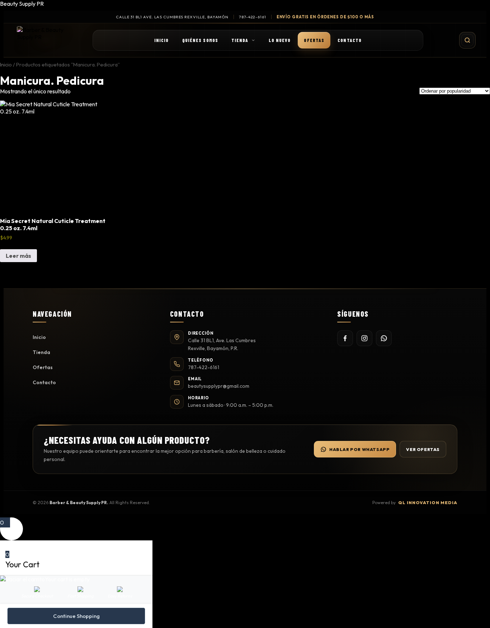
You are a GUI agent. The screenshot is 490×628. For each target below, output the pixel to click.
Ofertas (314, 40)
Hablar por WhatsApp (359, 449)
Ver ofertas (423, 449)
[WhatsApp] (384, 338)
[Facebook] (345, 338)
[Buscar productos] (467, 40)
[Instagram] (364, 338)
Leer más (18, 255)
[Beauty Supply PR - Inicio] (45, 40)
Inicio (161, 40)
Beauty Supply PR (22, 3)
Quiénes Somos (200, 40)
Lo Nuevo (280, 40)
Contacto (350, 40)
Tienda (240, 40)
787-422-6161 (252, 16)
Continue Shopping (76, 616)
